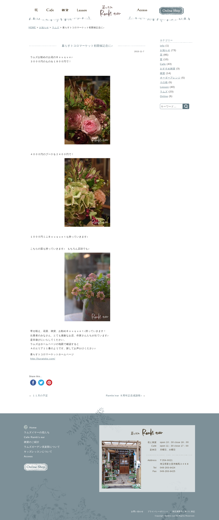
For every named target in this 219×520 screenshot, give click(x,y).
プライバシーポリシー (158, 511)
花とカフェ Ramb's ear (109, 13)
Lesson (82, 13)
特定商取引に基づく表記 (183, 511)
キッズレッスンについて (38, 451)
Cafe (48, 13)
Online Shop (172, 13)
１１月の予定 (40, 395)
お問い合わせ (137, 511)
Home (33, 427)
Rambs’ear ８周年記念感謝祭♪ (124, 395)
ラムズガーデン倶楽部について (42, 446)
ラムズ (55, 27)
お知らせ (44, 27)
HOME (32, 27)
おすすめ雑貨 (167, 68)
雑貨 (64, 13)
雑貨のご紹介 (31, 442)
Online (164, 96)
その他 (164, 82)
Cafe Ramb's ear (34, 437)
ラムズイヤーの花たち (37, 432)
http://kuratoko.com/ (42, 358)
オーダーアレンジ (170, 77)
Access (142, 13)
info (162, 45)
